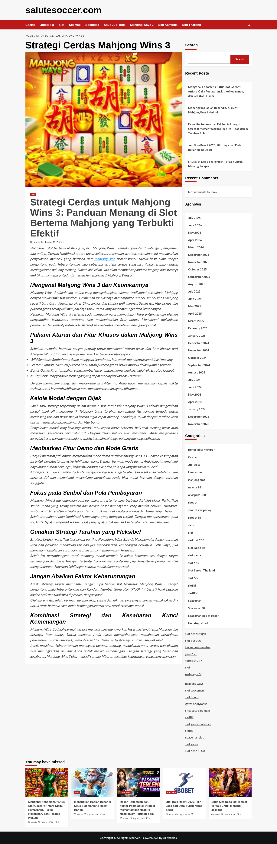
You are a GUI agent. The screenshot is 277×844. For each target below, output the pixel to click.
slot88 (192, 585)
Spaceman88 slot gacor (203, 615)
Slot (61, 24)
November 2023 (198, 424)
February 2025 (197, 328)
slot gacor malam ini (198, 724)
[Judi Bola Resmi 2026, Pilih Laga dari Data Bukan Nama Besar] (184, 782)
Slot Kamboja (168, 24)
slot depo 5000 (195, 750)
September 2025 (199, 276)
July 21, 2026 (139, 818)
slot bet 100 (193, 640)
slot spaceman (194, 690)
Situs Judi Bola (114, 24)
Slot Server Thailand (201, 570)
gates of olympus (196, 703)
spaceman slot (194, 737)
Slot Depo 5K (196, 547)
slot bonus (192, 697)
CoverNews (150, 837)
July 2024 (194, 379)
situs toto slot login (197, 710)
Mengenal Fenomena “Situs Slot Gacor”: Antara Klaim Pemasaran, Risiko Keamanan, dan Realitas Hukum (216, 91)
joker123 (191, 654)
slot (187, 667)
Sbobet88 (92, 24)
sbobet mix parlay (199, 510)
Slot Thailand (191, 24)
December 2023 (198, 416)
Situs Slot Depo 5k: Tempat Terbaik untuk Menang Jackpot (215, 164)
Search (191, 45)
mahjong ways (194, 683)
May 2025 (194, 306)
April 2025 (195, 313)
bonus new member (197, 647)
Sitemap (75, 24)
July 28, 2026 (93, 814)
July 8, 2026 (184, 814)
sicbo (191, 525)
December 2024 (198, 343)
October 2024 (197, 357)
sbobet (192, 502)
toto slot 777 (193, 660)
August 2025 (196, 284)
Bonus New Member (201, 449)
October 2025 (197, 269)
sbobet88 (194, 517)
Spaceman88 (196, 608)
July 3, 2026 (229, 814)
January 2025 (197, 335)
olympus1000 (197, 495)
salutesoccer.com (63, 10)
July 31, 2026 (47, 822)
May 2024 (194, 394)
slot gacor (194, 555)
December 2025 (198, 254)
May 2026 (194, 232)
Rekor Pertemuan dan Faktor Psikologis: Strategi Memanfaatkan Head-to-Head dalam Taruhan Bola (218, 128)
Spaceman (194, 600)
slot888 (193, 593)
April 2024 (195, 402)
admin (37, 242)
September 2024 (199, 365)
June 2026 (195, 225)
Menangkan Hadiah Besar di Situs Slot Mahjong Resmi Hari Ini (213, 110)
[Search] (249, 25)
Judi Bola (47, 24)
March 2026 (196, 247)
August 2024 (196, 372)
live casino (195, 472)
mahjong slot (104, 259)
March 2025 (196, 321)
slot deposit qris (195, 633)
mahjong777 (193, 674)
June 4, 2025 (51, 242)
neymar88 (194, 487)
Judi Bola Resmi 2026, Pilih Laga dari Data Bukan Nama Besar (215, 147)
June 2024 (195, 387)
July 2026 (194, 217)
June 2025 (195, 298)
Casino (30, 24)
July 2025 (194, 291)
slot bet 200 (196, 540)
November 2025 (198, 262)
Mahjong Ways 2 (142, 24)
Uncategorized (198, 623)
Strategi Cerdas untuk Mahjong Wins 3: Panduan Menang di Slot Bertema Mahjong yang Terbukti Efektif (103, 218)
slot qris (193, 562)
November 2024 (198, 350)
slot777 (193, 578)
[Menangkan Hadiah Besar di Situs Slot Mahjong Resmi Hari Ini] (92, 782)
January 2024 (197, 409)
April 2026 (195, 240)
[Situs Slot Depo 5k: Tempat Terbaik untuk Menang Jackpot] (230, 782)
